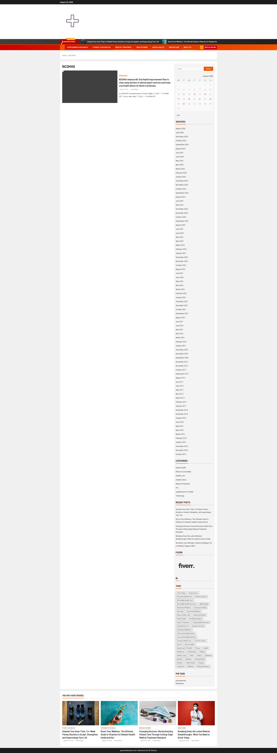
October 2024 (181, 189)
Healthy (202, 652)
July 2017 (179, 382)
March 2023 (180, 245)
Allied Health (204, 604)
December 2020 (182, 350)
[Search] (198, 47)
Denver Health (189, 644)
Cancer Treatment (183, 622)
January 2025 (181, 177)
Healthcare (180, 652)
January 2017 (181, 406)
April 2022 (180, 285)
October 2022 (181, 265)
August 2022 (180, 269)
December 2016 (182, 410)
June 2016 (180, 422)
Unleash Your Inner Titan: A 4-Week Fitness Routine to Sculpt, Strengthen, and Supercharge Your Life (123, 42)
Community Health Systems (186, 637)
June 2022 (180, 277)
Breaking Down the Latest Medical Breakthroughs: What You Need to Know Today (194, 734)
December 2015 (182, 446)
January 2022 (181, 297)
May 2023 (179, 237)
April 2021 (180, 334)
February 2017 (181, 402)
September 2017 (182, 374)
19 (189, 99)
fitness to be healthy (102, 47)
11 (184, 94)
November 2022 (182, 261)
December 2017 (182, 362)
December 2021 (182, 301)
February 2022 (181, 293)
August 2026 (180, 129)
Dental (179, 644)
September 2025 (182, 145)
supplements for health (77, 47)
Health (206, 648)
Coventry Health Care (184, 641)
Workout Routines (203, 666)
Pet (177, 488)
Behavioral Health (200, 615)
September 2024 (182, 193)
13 (194, 94)
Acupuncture (193, 593)
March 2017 (180, 398)
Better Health (181, 619)
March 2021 (180, 338)
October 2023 (181, 217)
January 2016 (181, 442)
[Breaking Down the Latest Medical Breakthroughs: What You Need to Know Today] (196, 713)
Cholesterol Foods (198, 626)
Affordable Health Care (185, 600)
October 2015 (181, 454)
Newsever (142, 750)
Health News (192, 652)
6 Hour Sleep (181, 593)
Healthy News (142, 47)
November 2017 (182, 366)
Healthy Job (174, 47)
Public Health (190, 663)
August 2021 (180, 318)
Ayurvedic (180, 611)
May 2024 (179, 205)
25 (184, 104)
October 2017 (181, 370)
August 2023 (180, 225)
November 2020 (182, 354)
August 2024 (180, 197)
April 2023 (180, 241)
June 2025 (180, 157)
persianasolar (181, 681)
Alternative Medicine (184, 608)
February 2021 (181, 342)
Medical (179, 659)
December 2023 (182, 209)
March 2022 (180, 289)
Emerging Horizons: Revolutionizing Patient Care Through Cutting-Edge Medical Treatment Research (194, 529)
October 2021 (181, 309)
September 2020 (182, 358)
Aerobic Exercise (201, 597)
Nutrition (180, 663)
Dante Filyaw (134, 89)
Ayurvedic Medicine (193, 611)
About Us (187, 47)
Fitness (197, 648)
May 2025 (179, 161)
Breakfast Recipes (195, 619)
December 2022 (182, 257)
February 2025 (181, 173)
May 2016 (179, 426)
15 (205, 94)
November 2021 (182, 305)
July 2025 (179, 153)
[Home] (62, 47)
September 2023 (182, 221)
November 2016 (182, 414)
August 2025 (180, 149)
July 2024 (179, 201)
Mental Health (200, 659)
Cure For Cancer (200, 641)
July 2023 (179, 229)
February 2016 (181, 438)
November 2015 (182, 450)
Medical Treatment (123, 47)
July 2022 (179, 273)
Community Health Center (186, 633)
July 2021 (179, 322)
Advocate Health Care (184, 597)
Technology (180, 496)
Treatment (180, 666)
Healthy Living (181, 655)
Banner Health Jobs (183, 615)
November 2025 (182, 137)
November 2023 (182, 213)
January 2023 (181, 253)
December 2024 (182, 181)
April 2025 (180, 165)
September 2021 (182, 313)
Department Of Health (184, 648)
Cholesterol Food (182, 626)
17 (178, 99)
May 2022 (179, 281)
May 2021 (179, 330)
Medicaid (208, 655)
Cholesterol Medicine (184, 630)
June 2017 (180, 386)
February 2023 (181, 249)
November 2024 (182, 185)
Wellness (191, 666)
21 (200, 99)
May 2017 (179, 390)
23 (210, 99)
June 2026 (180, 133)
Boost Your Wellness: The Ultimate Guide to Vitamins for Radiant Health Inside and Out (199, 42)
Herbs (192, 655)
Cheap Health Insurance (201, 622)
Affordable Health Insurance (186, 604)
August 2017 (180, 378)
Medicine (189, 659)
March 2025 (180, 169)
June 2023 (180, 233)
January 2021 (181, 346)
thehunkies (180, 684)
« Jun (178, 115)
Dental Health (158, 47)
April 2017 (180, 394)
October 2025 (181, 141)
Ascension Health (200, 608)
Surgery (201, 663)
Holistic (199, 655)
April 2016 (180, 430)
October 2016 (181, 418)
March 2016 (180, 434)
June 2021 (180, 326)
